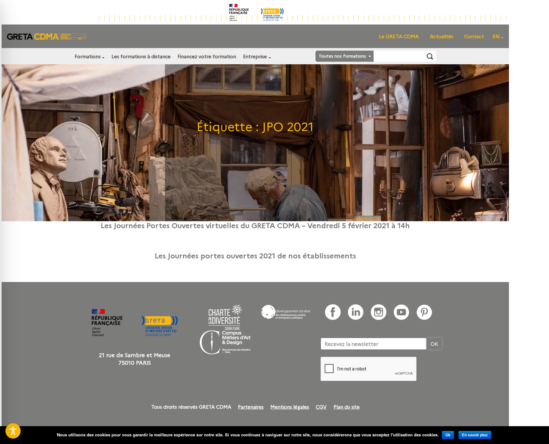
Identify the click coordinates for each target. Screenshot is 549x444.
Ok (448, 435)
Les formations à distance (141, 56)
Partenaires (251, 407)
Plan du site (347, 407)
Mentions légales (289, 407)
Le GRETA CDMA (399, 36)
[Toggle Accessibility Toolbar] (13, 431)
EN (496, 36)
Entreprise (255, 56)
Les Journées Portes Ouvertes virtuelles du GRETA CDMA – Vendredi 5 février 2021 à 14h (255, 225)
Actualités (441, 36)
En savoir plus (475, 435)
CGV (321, 407)
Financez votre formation (207, 56)
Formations (88, 56)
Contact (474, 36)
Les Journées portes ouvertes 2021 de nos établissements (255, 255)
